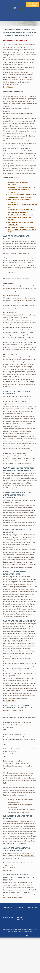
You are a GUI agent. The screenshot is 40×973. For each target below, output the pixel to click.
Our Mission (20, 907)
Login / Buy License (32, 4)
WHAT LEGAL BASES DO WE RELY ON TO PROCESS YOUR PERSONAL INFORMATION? (21, 190)
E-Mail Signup (8, 917)
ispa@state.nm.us (9, 700)
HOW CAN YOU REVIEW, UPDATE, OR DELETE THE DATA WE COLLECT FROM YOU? (22, 229)
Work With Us (32, 907)
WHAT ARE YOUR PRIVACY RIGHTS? (21, 210)
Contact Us (8, 907)
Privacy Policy (22, 932)
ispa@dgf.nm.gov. (10, 87)
